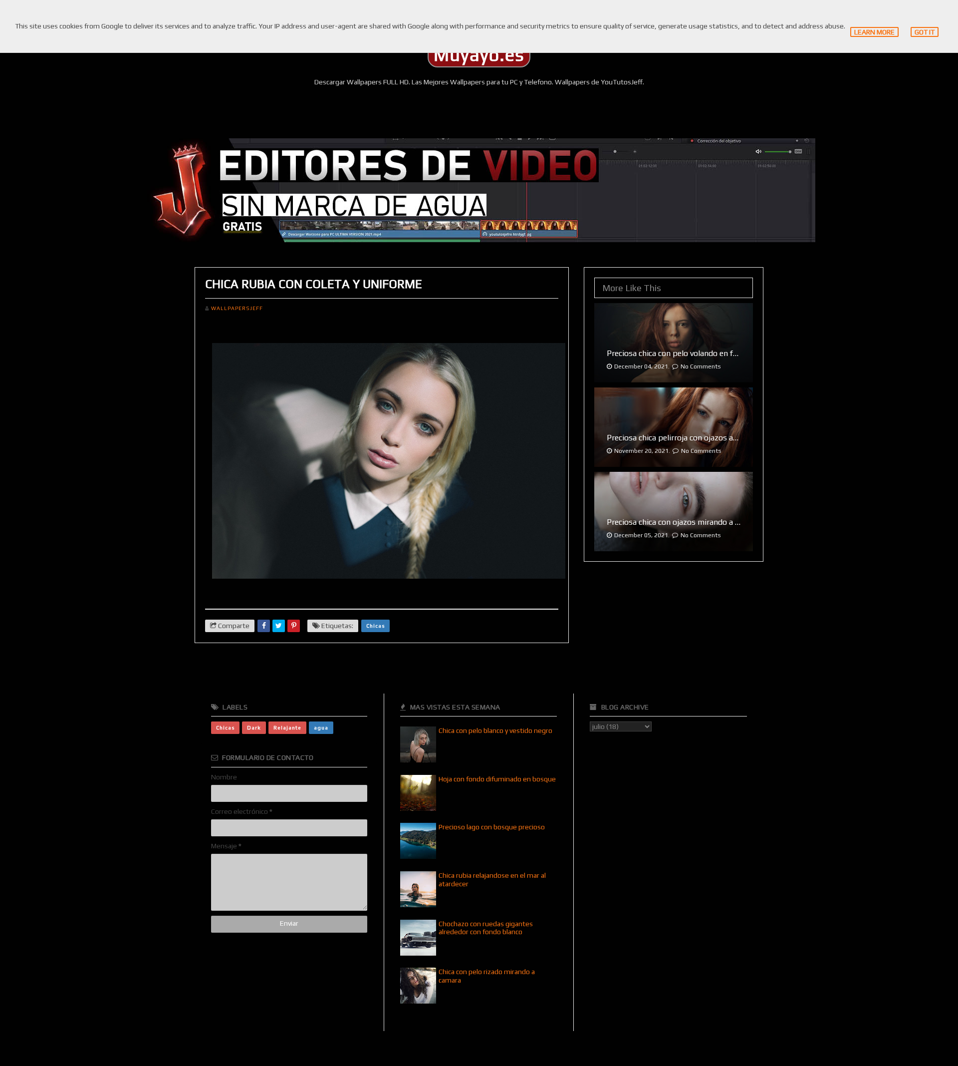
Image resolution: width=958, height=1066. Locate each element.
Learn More (874, 32)
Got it (925, 32)
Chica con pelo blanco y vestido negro (495, 730)
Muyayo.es (479, 55)
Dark (254, 727)
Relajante (287, 727)
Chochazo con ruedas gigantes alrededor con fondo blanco (486, 928)
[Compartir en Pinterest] (293, 626)
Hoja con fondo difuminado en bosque (497, 779)
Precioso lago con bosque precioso (492, 827)
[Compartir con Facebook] (263, 626)
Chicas (375, 626)
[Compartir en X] (278, 626)
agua (321, 727)
